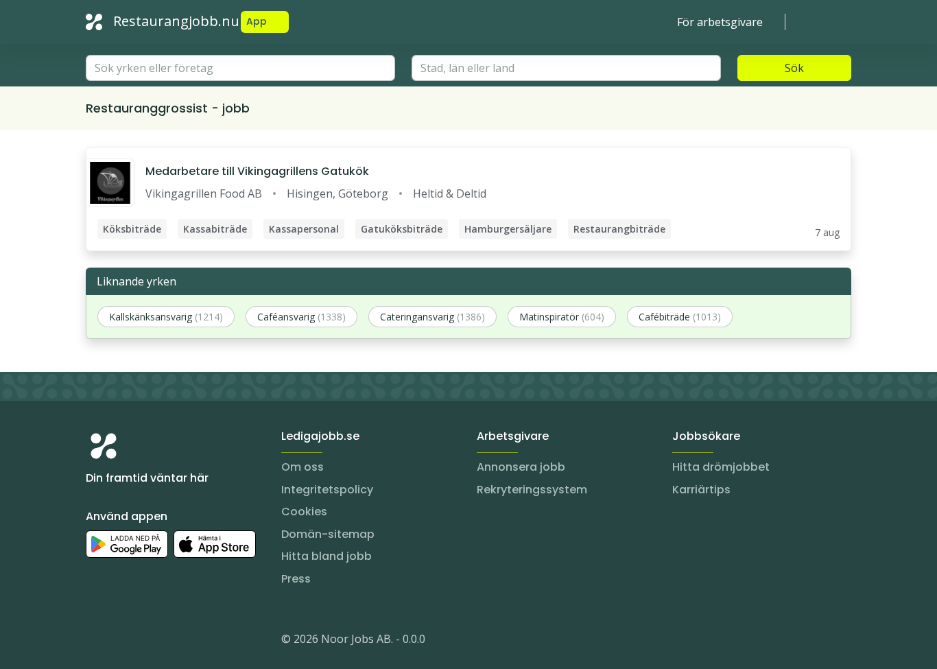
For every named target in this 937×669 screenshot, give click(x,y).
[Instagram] (97, 642)
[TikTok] (179, 642)
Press (296, 579)
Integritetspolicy (327, 489)
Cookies (304, 511)
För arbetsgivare (720, 22)
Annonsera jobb (521, 467)
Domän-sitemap (328, 534)
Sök (794, 67)
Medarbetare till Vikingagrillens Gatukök (257, 171)
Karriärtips (701, 489)
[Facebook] (152, 642)
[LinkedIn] (124, 642)
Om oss (302, 467)
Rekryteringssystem (532, 489)
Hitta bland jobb (326, 556)
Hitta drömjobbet (721, 467)
